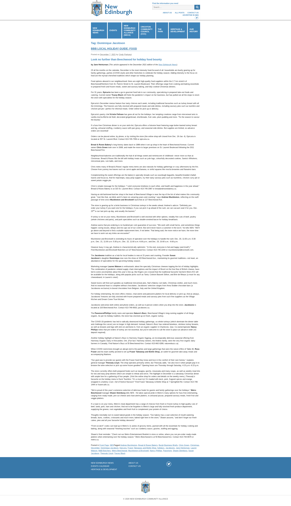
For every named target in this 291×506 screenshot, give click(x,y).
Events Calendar (100, 466)
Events (113, 30)
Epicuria (123, 448)
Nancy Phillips (156, 451)
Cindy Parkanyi (125, 54)
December (95, 448)
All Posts (179, 13)
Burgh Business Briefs (168, 445)
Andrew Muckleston (128, 445)
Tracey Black (119, 453)
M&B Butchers (104, 451)
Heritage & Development (178, 30)
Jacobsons (170, 448)
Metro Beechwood (119, 451)
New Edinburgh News (98, 30)
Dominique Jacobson (109, 448)
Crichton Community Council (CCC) (146, 30)
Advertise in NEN (191, 15)
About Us (167, 13)
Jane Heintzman (183, 448)
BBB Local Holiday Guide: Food (114, 48)
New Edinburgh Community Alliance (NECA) (129, 30)
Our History (193, 30)
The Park (160, 30)
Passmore (167, 451)
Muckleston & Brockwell (138, 451)
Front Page (104, 445)
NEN (112, 445)
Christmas (194, 445)
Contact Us (193, 13)
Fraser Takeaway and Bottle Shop (142, 448)
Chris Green (184, 445)
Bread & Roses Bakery (148, 445)
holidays (160, 448)
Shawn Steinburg (180, 451)
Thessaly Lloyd (106, 453)
